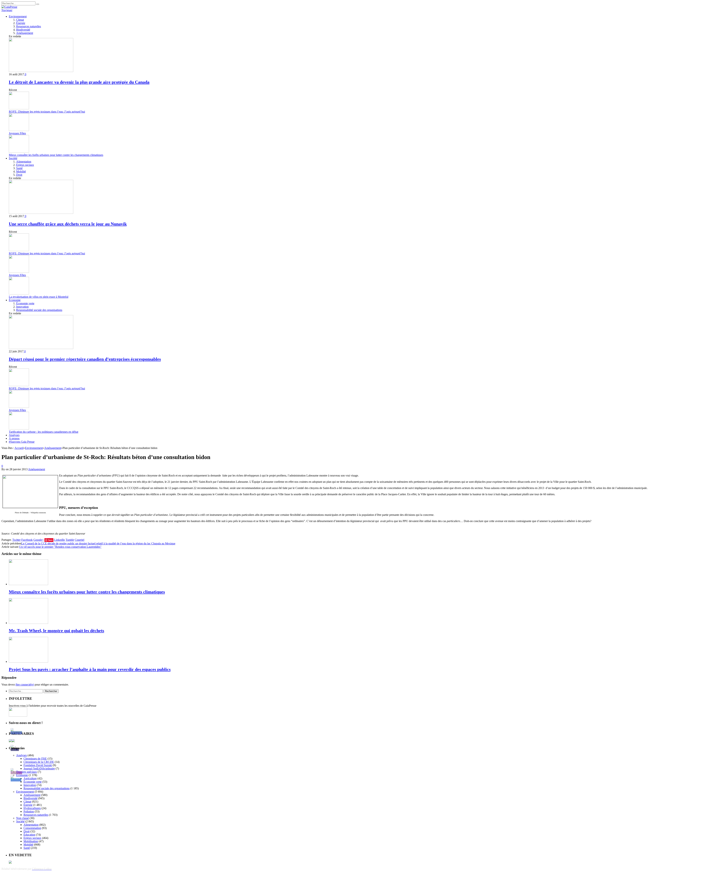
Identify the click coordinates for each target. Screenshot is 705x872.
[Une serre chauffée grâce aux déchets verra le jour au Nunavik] (41, 212)
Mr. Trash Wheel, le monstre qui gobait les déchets (56, 630)
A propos (14, 438)
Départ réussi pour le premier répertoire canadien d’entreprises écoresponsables (85, 359)
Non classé (22, 818)
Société (13, 158)
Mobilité (21, 171)
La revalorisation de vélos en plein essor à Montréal (38, 296)
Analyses (14, 435)
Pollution (29, 811)
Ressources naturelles (28, 26)
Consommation (32, 828)
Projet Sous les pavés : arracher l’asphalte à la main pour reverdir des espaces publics (90, 669)
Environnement (18, 16)
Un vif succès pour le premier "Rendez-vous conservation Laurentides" (60, 546)
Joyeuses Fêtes (17, 133)
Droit (19, 174)
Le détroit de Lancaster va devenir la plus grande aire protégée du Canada (79, 82)
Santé (19, 168)
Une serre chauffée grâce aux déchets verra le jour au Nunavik (68, 224)
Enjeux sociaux (25, 164)
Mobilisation (31, 841)
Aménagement (24, 33)
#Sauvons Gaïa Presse (22, 441)
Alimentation (23, 161)
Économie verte (25, 303)
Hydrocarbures (32, 808)
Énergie (20, 23)
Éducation (29, 834)
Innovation (22, 306)
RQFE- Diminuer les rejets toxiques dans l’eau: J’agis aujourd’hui (47, 111)
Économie (15, 300)
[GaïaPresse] (9, 6)
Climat (20, 19)
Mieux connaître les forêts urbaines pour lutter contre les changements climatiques (56, 155)
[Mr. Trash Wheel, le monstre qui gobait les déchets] (28, 622)
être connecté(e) (25, 684)
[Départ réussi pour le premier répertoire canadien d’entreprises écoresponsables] (41, 348)
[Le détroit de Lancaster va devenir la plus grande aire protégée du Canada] (41, 71)
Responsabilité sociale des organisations (39, 310)
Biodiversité (23, 29)
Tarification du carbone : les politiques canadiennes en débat (43, 431)
